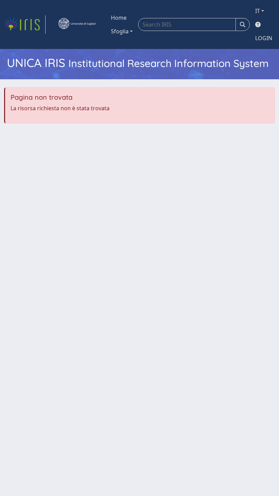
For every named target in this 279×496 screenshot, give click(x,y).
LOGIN (263, 38)
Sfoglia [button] (120, 31)
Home (119, 17)
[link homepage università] (77, 24)
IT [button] (257, 11)
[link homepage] (25, 24)
